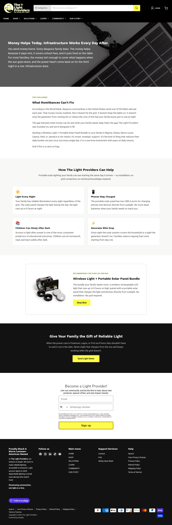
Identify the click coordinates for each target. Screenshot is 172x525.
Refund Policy (134, 465)
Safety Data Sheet (105, 461)
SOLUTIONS (29, 18)
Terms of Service (135, 472)
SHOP (16, 18)
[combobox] (64, 407)
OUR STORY (75, 18)
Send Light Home (86, 358)
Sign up (86, 425)
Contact (101, 454)
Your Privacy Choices (137, 457)
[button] (156, 8)
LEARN (43, 18)
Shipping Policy (134, 468)
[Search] (136, 8)
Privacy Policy (134, 461)
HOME (6, 18)
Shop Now (82, 302)
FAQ (100, 457)
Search (131, 454)
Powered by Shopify (16, 518)
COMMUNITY (58, 18)
